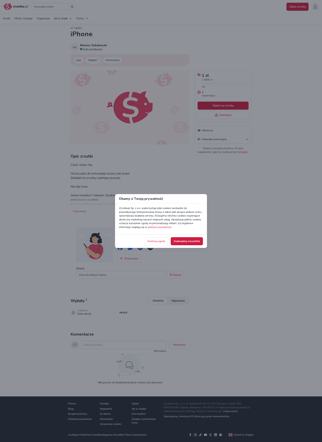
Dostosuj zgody (156, 241)
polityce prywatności (160, 227)
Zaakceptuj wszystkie (187, 241)
